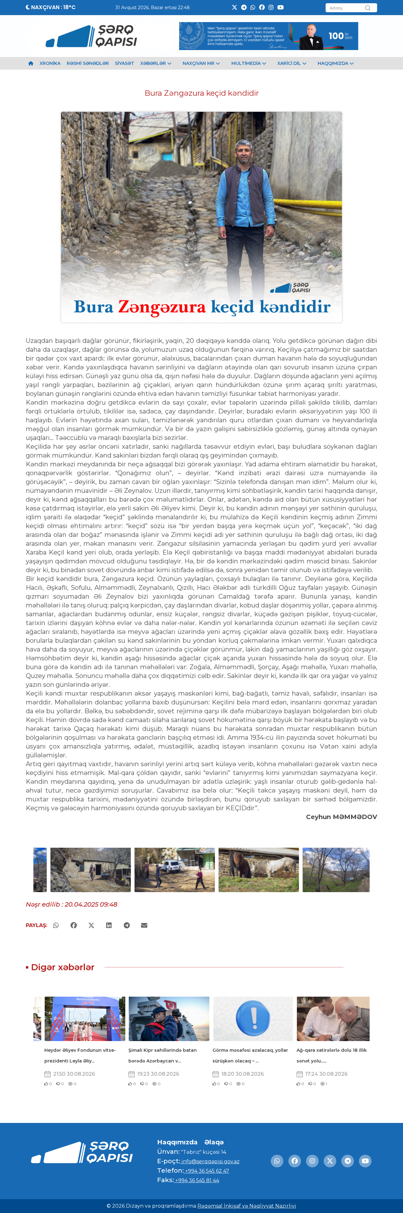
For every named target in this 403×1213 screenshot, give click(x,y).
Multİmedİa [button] (246, 63)
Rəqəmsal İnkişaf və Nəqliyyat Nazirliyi (246, 1206)
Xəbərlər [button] (153, 63)
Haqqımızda (177, 1142)
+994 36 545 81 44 (196, 1180)
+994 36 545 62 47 (206, 1171)
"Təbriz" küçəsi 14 (203, 1152)
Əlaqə (214, 1142)
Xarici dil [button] (289, 63)
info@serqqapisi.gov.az (210, 1162)
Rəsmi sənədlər (88, 63)
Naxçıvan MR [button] (199, 63)
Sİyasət (124, 63)
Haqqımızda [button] (333, 63)
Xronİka (50, 63)
